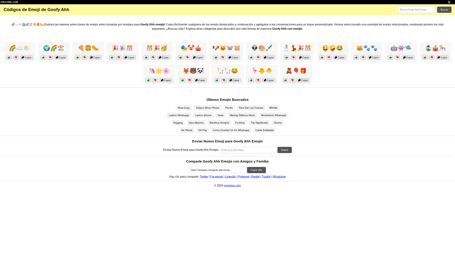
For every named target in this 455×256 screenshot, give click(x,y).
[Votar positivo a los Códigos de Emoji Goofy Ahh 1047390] (43, 57)
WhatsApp (279, 176)
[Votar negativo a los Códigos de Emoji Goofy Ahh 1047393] (118, 57)
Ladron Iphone (203, 115)
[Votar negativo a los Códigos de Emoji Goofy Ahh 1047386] (431, 57)
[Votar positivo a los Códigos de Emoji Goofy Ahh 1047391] (356, 57)
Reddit (255, 176)
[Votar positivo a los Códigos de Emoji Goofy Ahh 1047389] (251, 57)
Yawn (221, 115)
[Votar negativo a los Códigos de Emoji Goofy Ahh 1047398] (84, 57)
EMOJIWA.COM (9, 2)
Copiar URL (256, 170)
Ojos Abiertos (196, 122)
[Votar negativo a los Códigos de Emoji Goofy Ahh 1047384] (293, 57)
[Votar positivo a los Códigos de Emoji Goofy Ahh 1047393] (111, 57)
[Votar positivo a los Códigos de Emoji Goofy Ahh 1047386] (424, 57)
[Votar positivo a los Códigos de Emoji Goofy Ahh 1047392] (390, 57)
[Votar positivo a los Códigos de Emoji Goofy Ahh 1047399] (146, 57)
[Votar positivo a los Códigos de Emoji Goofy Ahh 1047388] (217, 80)
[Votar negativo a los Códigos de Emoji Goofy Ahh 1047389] (258, 57)
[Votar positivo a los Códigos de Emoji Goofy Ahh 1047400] (182, 80)
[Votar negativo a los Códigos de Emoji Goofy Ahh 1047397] (155, 80)
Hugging (178, 122)
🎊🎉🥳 (156, 48)
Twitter (204, 176)
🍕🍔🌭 (88, 48)
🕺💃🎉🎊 (297, 48)
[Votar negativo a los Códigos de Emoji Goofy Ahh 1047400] (189, 80)
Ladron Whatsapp (179, 115)
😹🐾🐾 (367, 48)
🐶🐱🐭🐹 (226, 48)
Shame (278, 122)
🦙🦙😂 (227, 71)
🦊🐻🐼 (193, 71)
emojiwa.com (232, 185)
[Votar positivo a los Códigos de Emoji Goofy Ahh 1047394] (251, 80)
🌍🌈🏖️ (54, 48)
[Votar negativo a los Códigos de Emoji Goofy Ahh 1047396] (292, 80)
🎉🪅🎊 (122, 48)
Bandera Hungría (219, 122)
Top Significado (259, 122)
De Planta (186, 130)
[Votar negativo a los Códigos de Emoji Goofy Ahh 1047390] (50, 57)
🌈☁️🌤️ (19, 48)
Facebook (216, 176)
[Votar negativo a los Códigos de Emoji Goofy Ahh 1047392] (397, 57)
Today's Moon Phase (207, 107)
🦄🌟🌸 (159, 71)
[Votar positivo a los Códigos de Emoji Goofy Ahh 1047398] (77, 57)
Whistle (273, 107)
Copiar (27, 57)
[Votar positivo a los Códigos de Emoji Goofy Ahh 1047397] (148, 80)
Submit (284, 150)
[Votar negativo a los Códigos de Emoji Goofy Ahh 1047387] (222, 57)
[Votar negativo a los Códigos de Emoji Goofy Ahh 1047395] (15, 57)
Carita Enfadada (264, 130)
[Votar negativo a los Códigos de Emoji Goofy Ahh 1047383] (328, 57)
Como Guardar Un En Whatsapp (231, 130)
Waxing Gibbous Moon (242, 115)
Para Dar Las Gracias (251, 107)
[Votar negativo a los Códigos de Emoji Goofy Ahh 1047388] (223, 80)
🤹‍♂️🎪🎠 (435, 48)
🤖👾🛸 (401, 48)
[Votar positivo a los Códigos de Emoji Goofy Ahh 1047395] (9, 57)
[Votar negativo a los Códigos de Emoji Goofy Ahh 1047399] (153, 57)
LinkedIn (230, 176)
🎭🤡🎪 (191, 48)
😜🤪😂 (332, 48)
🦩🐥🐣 (261, 71)
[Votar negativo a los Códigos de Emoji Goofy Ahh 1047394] (258, 80)
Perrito (229, 107)
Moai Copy (184, 107)
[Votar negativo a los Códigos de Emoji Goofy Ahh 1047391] (363, 57)
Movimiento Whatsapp (273, 115)
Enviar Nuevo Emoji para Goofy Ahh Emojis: (191, 149)
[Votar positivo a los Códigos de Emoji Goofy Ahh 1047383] (322, 57)
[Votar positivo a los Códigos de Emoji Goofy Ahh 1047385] (180, 57)
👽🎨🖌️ (261, 48)
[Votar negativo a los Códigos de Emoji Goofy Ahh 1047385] (187, 57)
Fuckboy (240, 122)
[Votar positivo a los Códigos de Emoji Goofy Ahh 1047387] (215, 57)
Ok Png (202, 130)
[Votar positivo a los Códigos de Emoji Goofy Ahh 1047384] (286, 57)
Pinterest (243, 176)
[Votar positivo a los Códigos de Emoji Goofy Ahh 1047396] (285, 80)
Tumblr (266, 176)
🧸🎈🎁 (296, 71)
